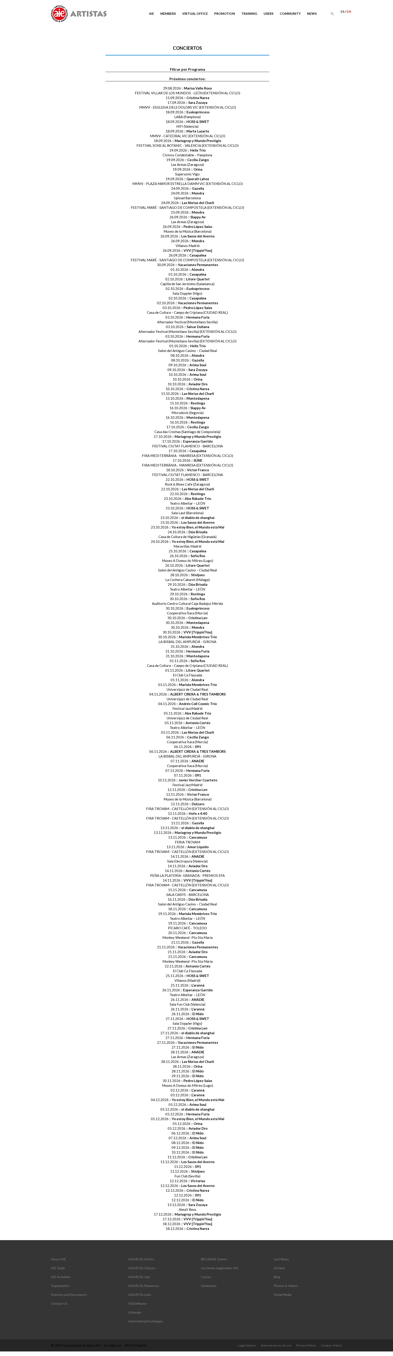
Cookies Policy (331, 1345)
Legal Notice (247, 1345)
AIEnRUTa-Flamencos (143, 1286)
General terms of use (276, 1345)
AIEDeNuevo (137, 1303)
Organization (60, 1286)
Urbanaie (134, 1312)
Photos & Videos (286, 1286)
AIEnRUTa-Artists (141, 1259)
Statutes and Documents (69, 1294)
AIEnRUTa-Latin (139, 1294)
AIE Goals (58, 1268)
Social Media (282, 1294)
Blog (277, 1277)
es (343, 11)
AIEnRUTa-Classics (142, 1268)
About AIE (58, 1259)
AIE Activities (61, 1277)
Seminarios (209, 1286)
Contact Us (59, 1303)
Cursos (206, 1277)
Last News (281, 1259)
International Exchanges (145, 1321)
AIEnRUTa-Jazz (139, 1277)
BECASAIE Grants (214, 1259)
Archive (279, 1268)
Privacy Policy (306, 1345)
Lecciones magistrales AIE (219, 1268)
